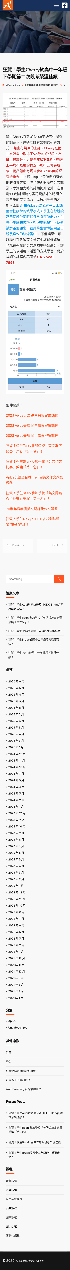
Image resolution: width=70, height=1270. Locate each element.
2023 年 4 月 (16, 866)
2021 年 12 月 (16, 958)
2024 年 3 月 (16, 793)
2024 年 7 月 (16, 773)
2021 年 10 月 (16, 971)
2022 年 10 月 (16, 905)
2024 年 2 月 (16, 800)
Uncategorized (17, 1027)
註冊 (8, 1052)
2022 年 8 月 (16, 912)
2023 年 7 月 (16, 846)
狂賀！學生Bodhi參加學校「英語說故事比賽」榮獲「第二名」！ (36, 1130)
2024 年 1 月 (16, 806)
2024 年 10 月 (16, 767)
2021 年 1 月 (15, 998)
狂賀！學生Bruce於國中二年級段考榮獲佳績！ (34, 1155)
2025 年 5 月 (16, 727)
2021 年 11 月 (16, 965)
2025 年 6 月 (16, 721)
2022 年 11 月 (16, 899)
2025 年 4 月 (16, 734)
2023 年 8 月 (16, 839)
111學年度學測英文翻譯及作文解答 (32, 509)
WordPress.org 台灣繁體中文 (23, 1089)
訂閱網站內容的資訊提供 (21, 1071)
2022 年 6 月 (16, 925)
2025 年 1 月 (16, 747)
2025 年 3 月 (16, 740)
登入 (8, 1061)
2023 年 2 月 (16, 879)
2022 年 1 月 (16, 951)
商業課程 (11, 1190)
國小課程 (11, 1226)
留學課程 (11, 1181)
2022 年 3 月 (16, 938)
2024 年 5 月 (16, 780)
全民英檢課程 (14, 1199)
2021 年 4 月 (16, 991)
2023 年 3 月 (16, 872)
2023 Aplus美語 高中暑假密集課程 (32, 415)
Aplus (11, 1021)
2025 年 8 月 (16, 707)
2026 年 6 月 (16, 681)
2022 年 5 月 (16, 932)
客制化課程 (13, 1235)
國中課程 (11, 1217)
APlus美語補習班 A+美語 (30, 1260)
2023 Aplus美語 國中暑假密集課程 (32, 426)
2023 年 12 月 (16, 813)
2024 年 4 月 (16, 787)
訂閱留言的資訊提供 (18, 1080)
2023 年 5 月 (16, 859)
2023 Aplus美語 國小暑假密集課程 (32, 436)
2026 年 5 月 (16, 688)
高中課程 (11, 1208)
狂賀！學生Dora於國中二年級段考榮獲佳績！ (35, 631)
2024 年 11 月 (16, 760)
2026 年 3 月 (16, 701)
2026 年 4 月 (16, 694)
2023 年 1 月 (16, 885)
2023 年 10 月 (16, 826)
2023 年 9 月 (16, 833)
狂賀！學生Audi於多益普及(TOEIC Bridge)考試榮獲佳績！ (35, 1115)
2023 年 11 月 (16, 820)
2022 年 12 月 (16, 892)
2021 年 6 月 (16, 984)
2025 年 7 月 (16, 714)
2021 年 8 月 (16, 978)
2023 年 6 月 (16, 852)
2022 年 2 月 (16, 945)
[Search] (59, 579)
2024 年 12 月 (16, 754)
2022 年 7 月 (16, 918)
